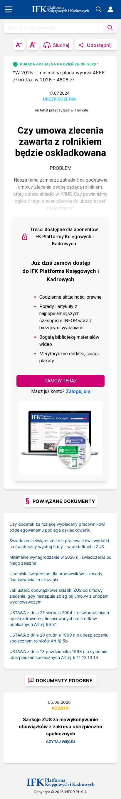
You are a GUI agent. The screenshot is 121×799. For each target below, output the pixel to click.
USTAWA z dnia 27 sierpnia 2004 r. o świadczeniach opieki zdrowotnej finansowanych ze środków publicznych (59, 618)
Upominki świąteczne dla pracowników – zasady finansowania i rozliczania (55, 576)
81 (54, 624)
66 (48, 624)
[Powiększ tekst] (33, 44)
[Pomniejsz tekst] (19, 44)
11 (79, 657)
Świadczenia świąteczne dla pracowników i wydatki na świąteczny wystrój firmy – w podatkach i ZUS (59, 543)
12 (84, 657)
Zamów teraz (60, 381)
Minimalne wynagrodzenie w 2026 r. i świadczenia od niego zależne (60, 560)
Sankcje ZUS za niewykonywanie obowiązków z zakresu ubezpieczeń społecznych (60, 726)
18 (95, 657)
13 (90, 657)
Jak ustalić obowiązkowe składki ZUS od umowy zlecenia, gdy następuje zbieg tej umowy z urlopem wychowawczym (58, 596)
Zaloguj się (78, 391)
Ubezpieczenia (59, 98)
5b (65, 640)
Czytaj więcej (60, 741)
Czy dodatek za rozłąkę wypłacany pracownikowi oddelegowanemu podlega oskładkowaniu (57, 527)
